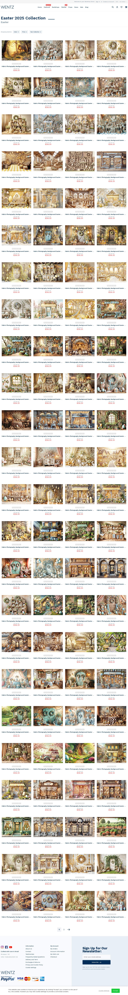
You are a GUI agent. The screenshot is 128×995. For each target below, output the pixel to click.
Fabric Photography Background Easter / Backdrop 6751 (21, 769)
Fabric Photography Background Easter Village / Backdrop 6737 (24, 917)
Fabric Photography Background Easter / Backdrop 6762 (21, 695)
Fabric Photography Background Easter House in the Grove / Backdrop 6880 (28, 66)
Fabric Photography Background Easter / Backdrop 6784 (21, 510)
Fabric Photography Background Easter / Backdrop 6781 (52, 510)
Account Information (57, 951)
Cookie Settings (31, 967)
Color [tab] (15, 32)
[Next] (69, 929)
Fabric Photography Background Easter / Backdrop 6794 (84, 399)
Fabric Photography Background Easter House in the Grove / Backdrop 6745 (91, 769)
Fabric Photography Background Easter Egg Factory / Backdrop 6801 (89, 325)
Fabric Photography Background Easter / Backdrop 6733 (84, 917)
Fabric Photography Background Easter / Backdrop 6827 (21, 103)
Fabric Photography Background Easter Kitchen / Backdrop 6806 (87, 288)
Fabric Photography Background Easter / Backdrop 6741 (21, 880)
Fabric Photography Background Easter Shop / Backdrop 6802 (54, 325)
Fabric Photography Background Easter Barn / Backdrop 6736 (54, 917)
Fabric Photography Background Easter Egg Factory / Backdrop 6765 (57, 658)
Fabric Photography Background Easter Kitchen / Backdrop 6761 (55, 695)
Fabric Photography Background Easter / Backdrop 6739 (84, 880)
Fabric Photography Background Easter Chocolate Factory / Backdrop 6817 (59, 177)
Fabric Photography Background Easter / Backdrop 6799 (21, 362)
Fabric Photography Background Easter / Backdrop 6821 (84, 140)
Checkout (53, 957)
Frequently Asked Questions (35, 957)
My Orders (53, 949)
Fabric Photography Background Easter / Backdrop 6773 (52, 584)
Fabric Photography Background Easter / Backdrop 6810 (84, 251)
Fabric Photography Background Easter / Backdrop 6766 (21, 658)
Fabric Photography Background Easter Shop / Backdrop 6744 (86, 843)
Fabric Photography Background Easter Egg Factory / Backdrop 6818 (25, 177)
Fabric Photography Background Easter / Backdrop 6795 (52, 399)
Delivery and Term (32, 959)
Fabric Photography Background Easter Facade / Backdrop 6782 (55, 214)
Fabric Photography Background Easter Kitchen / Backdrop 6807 (55, 288)
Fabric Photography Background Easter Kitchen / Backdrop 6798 (55, 362)
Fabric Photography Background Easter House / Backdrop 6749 (23, 732)
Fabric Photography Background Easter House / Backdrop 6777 (55, 547)
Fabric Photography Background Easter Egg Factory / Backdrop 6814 (89, 214)
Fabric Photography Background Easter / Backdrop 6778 (21, 547)
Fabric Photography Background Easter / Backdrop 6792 (21, 436)
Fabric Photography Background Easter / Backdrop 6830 (52, 66)
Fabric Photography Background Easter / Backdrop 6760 (84, 695)
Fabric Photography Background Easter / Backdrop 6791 (52, 436)
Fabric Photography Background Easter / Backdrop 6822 (52, 140)
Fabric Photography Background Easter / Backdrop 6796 (21, 399)
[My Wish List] (121, 7)
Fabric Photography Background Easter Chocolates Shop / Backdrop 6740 (58, 880)
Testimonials (30, 954)
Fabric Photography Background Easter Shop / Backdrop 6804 (86, 362)
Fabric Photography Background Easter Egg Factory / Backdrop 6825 (89, 103)
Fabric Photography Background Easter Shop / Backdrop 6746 (54, 843)
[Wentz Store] (7, 7)
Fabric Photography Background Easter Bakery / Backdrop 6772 (87, 584)
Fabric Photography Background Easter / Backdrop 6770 (21, 621)
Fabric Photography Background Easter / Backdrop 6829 (84, 66)
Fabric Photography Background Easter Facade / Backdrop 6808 (24, 288)
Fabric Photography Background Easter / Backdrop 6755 (84, 732)
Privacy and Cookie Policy (34, 965)
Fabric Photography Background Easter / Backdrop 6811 (52, 251)
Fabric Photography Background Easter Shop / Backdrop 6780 (86, 510)
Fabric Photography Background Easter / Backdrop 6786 (84, 473)
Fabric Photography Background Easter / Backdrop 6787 (52, 473)
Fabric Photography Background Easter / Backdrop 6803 (21, 325)
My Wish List (54, 954)
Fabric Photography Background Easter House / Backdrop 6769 (55, 621)
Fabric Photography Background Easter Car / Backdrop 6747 (54, 769)
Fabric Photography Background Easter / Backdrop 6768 (84, 621)
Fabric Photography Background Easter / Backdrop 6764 (84, 658)
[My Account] (117, 7)
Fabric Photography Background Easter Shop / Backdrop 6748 (23, 843)
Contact (28, 951)
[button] (121, 2)
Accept (115, 991)
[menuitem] (40, 7)
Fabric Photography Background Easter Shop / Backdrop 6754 (54, 806)
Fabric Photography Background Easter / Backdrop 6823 (21, 140)
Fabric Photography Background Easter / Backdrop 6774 (21, 584)
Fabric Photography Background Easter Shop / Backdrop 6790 (86, 436)
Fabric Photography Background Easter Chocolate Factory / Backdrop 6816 (91, 177)
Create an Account (108, 1)
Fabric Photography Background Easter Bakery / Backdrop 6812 (24, 251)
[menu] (63, 7)
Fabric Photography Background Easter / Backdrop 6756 (52, 732)
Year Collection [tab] (34, 32)
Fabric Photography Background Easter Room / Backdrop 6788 (23, 473)
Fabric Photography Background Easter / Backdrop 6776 (84, 547)
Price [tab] (23, 32)
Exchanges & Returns (33, 962)
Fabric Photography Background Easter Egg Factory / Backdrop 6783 (25, 214)
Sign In (98, 1)
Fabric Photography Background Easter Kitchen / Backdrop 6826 (55, 103)
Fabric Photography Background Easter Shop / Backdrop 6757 (23, 806)
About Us (29, 949)
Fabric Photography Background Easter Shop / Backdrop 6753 (86, 806)
